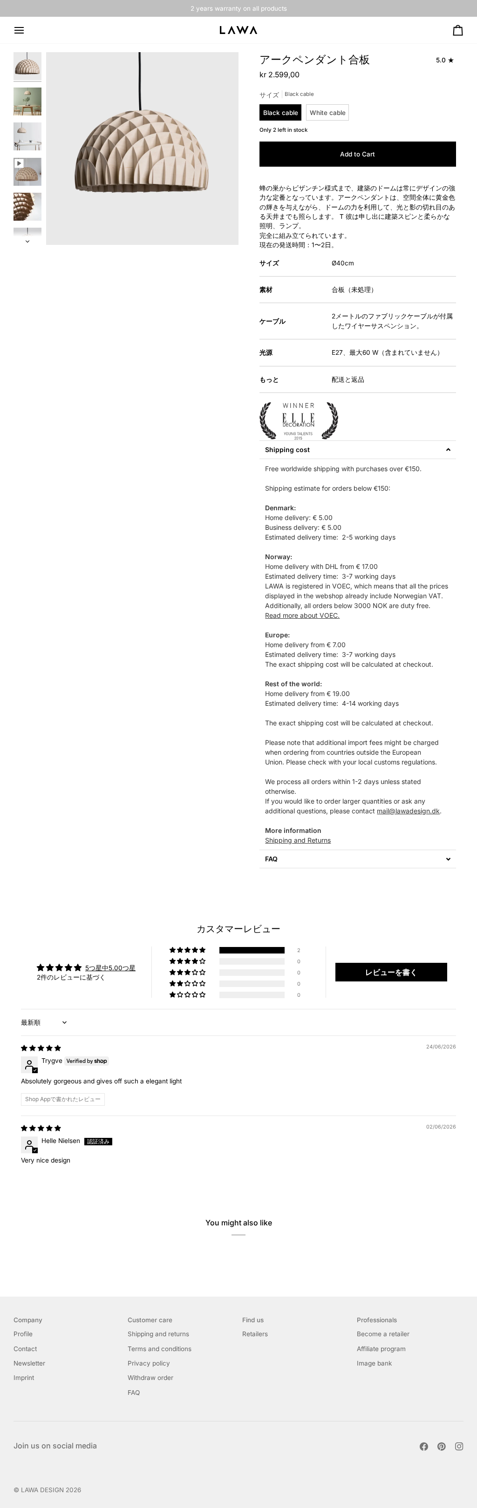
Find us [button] (253, 1320)
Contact (25, 1348)
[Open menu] (27, 30)
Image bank (374, 1363)
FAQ (134, 1392)
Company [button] (28, 1320)
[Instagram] (459, 1446)
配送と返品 (348, 379)
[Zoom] (63, 227)
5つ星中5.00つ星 (110, 968)
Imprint (24, 1377)
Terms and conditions (159, 1348)
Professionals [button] (377, 1320)
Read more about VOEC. (302, 615)
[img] (41, 1048)
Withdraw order (150, 1377)
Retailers (255, 1334)
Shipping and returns (158, 1334)
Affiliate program (381, 1348)
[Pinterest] (441, 1446)
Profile (23, 1334)
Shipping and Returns (298, 840)
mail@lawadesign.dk (408, 811)
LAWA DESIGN (42, 1490)
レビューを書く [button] (391, 972)
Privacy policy (149, 1363)
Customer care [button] (150, 1320)
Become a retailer (383, 1334)
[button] (357, 449)
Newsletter (29, 1363)
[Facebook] (424, 1446)
